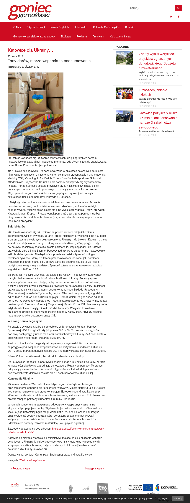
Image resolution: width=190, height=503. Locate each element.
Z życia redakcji (36, 27)
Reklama (81, 36)
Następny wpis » (95, 468)
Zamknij (178, 498)
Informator (81, 27)
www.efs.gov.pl (153, 493)
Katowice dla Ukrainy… (30, 50)
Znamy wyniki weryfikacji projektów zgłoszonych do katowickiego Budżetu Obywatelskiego (157, 60)
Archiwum (98, 36)
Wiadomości (25, 460)
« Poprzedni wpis (20, 468)
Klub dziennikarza (120, 36)
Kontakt (129, 27)
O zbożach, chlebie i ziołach (153, 92)
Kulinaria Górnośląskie (106, 27)
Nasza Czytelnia (59, 27)
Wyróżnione (39, 460)
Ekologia (66, 36)
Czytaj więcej (161, 498)
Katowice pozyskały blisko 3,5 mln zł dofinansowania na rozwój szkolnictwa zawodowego (158, 119)
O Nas (17, 27)
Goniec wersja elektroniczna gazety (34, 36)
